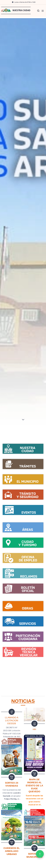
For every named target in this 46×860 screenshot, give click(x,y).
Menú (42, 10)
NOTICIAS (23, 701)
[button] (38, 10)
